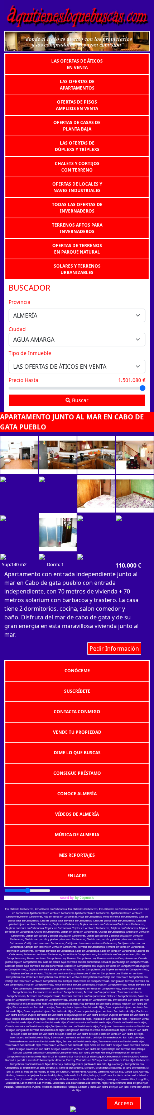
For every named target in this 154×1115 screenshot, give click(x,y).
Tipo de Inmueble (30, 353)
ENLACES (77, 876)
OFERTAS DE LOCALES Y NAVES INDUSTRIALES (77, 187)
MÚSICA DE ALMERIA (77, 835)
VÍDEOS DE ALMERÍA (77, 814)
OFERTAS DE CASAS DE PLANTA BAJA (77, 125)
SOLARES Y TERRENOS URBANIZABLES (77, 269)
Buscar (79, 400)
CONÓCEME (77, 671)
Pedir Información (114, 648)
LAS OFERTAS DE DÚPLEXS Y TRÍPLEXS (77, 146)
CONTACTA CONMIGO (77, 712)
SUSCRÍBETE (77, 691)
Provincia (19, 302)
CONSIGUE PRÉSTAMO (77, 773)
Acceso (123, 1103)
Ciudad (17, 329)
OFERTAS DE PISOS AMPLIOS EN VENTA (77, 105)
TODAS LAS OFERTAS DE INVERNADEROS (77, 207)
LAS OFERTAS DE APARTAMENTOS (77, 84)
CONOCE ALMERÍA (77, 794)
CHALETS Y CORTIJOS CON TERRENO (77, 166)
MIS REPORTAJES (77, 855)
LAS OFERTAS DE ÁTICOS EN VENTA (77, 64)
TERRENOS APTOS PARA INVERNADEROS (77, 228)
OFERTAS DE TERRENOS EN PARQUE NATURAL (77, 248)
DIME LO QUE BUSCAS (77, 753)
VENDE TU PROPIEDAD (77, 732)
